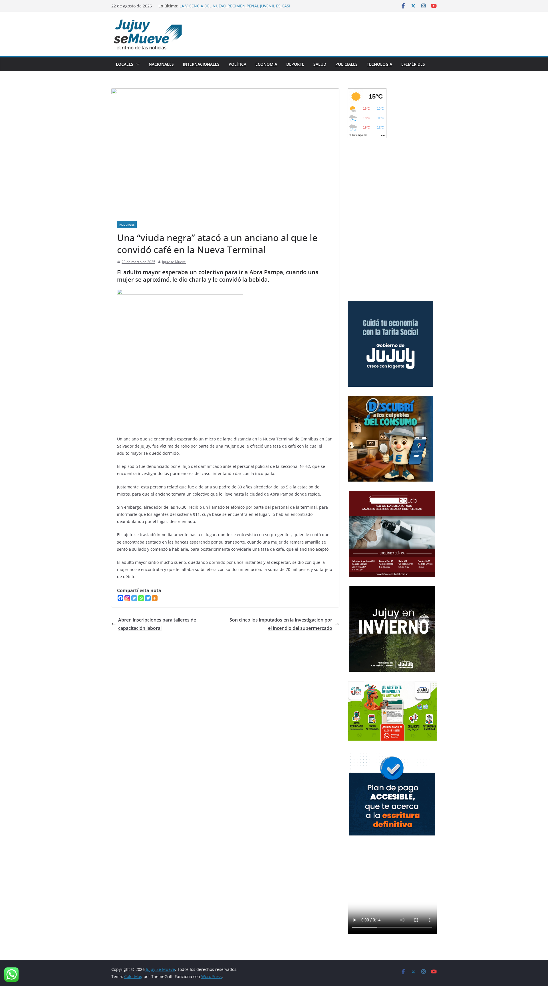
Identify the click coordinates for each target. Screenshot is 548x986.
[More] (155, 598)
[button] (136, 64)
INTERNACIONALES (201, 64)
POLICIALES (346, 64)
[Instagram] (127, 598)
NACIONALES (161, 64)
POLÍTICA (237, 64)
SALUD (319, 64)
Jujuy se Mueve (174, 261)
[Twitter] (134, 598)
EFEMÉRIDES (413, 64)
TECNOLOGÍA (379, 64)
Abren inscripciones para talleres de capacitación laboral (157, 624)
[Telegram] (148, 598)
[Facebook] (120, 598)
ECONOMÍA (266, 64)
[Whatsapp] (141, 598)
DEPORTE (295, 64)
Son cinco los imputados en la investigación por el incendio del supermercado (280, 624)
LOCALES (124, 64)
